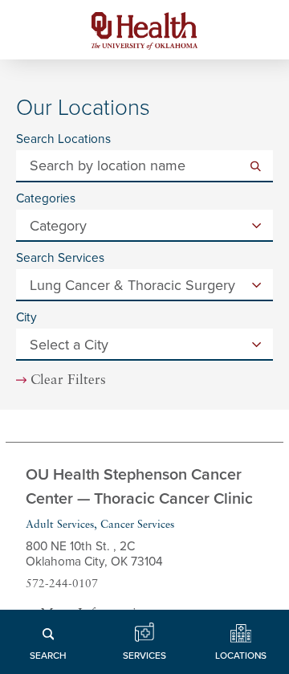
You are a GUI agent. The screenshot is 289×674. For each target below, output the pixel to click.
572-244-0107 (62, 584)
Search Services (60, 258)
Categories (45, 199)
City (26, 318)
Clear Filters (68, 380)
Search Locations (63, 139)
